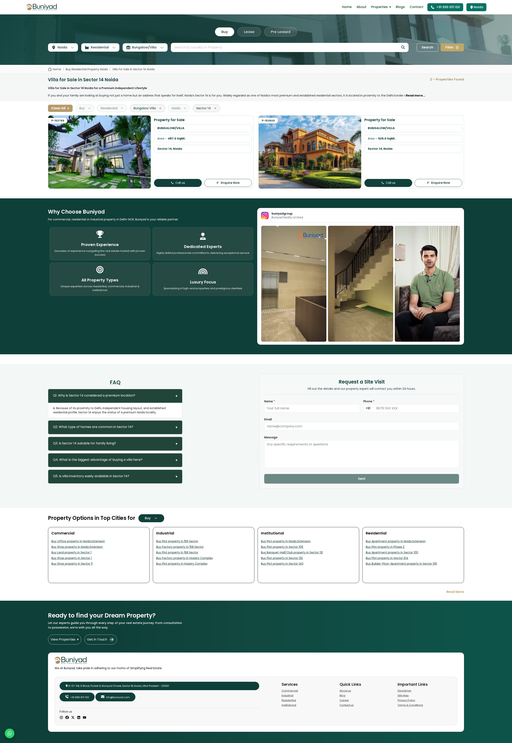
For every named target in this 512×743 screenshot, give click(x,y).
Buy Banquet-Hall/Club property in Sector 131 (292, 552)
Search (427, 47)
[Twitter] (73, 717)
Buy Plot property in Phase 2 (385, 547)
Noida (478, 7)
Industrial (287, 695)
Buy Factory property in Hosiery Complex (184, 558)
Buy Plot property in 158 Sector (177, 552)
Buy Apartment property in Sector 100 (392, 552)
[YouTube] (84, 717)
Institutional (289, 705)
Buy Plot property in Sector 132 (282, 558)
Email (268, 419)
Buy (224, 31)
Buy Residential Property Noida (87, 69)
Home (347, 7)
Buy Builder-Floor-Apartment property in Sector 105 (401, 564)
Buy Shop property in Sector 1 (71, 558)
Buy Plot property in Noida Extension (286, 541)
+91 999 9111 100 (448, 7)
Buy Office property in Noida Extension (78, 541)
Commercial (290, 691)
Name (269, 401)
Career (344, 700)
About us (345, 691)
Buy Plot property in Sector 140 (282, 564)
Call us (180, 183)
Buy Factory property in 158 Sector (180, 547)
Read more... (415, 95)
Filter (449, 47)
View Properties (65, 639)
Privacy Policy (406, 700)
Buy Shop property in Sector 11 (72, 564)
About (361, 7)
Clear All (60, 108)
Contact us (347, 705)
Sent (361, 478)
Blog (342, 695)
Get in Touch (97, 639)
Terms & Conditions (410, 705)
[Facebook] (67, 717)
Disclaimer (404, 691)
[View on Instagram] (293, 284)
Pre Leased (280, 31)
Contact (416, 7)
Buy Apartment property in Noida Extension (396, 541)
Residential (289, 700)
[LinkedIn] (78, 717)
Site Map (403, 695)
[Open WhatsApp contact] (9, 733)
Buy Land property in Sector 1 (71, 552)
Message (270, 437)
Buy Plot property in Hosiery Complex (181, 564)
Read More (455, 591)
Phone (368, 401)
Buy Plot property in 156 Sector (177, 541)
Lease (249, 31)
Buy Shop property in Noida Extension (77, 547)
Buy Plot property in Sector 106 (282, 547)
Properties (381, 7)
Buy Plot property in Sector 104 (387, 558)
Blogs (400, 7)
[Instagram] (61, 717)
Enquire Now (230, 183)
